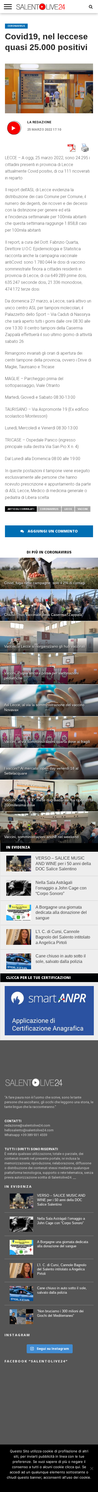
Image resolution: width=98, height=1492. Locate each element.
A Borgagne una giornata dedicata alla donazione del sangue (61, 912)
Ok (49, 1484)
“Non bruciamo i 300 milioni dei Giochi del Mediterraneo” (60, 1313)
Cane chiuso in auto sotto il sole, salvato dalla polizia (61, 959)
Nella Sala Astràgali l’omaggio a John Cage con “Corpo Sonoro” (61, 888)
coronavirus (49, 509)
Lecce (68, 509)
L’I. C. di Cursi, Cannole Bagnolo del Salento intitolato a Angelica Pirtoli (63, 937)
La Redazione (39, 122)
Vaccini (83, 509)
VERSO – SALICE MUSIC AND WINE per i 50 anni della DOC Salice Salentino (63, 863)
